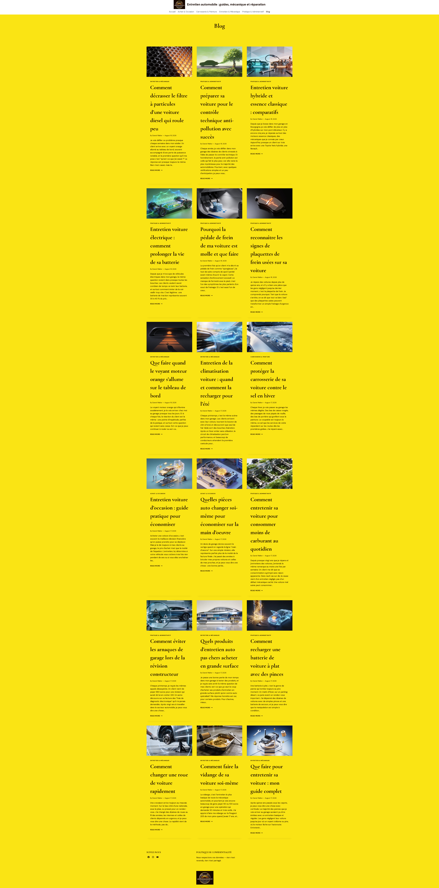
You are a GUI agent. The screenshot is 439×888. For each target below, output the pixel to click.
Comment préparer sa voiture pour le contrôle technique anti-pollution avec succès (217, 112)
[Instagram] (153, 857)
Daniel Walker (157, 136)
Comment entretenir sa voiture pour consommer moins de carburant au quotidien (264, 524)
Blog (268, 11)
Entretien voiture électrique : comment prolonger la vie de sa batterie (169, 245)
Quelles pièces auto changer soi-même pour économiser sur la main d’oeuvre (219, 516)
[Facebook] (148, 857)
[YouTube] (157, 857)
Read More (156, 170)
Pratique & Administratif (253, 11)
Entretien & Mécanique (229, 11)
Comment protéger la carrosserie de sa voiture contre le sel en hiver (268, 379)
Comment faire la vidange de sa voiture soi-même (219, 774)
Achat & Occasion (186, 11)
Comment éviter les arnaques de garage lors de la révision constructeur (168, 657)
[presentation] (169, 62)
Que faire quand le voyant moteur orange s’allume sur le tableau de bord (168, 379)
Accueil (172, 11)
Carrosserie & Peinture (206, 11)
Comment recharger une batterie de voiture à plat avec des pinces (266, 657)
